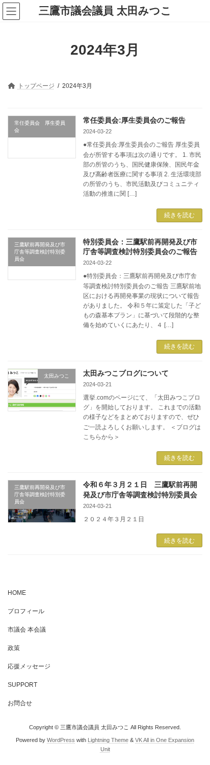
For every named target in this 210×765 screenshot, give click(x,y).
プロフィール (26, 611)
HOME (17, 592)
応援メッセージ (29, 666)
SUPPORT (22, 684)
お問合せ (20, 703)
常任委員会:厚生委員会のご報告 (134, 120)
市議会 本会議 (27, 629)
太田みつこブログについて (126, 373)
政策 (14, 648)
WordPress (61, 740)
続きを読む (179, 215)
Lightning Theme (108, 740)
